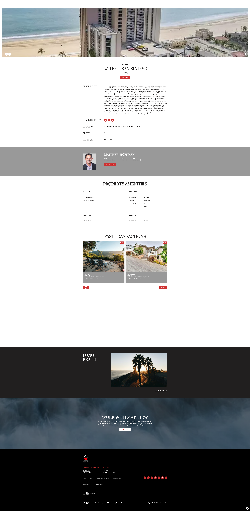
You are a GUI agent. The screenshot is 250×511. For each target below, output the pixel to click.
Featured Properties (103, 478)
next (9, 54)
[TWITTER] (159, 477)
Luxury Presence (121, 503)
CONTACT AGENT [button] (110, 164)
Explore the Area (161, 391)
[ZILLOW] (166, 477)
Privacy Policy (163, 503)
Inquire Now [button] (125, 77)
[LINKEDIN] (152, 477)
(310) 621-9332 (124, 160)
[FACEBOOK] (145, 477)
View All (163, 287)
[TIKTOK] (155, 477)
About (91, 478)
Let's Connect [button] (125, 429)
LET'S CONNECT (117, 478)
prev (6, 54)
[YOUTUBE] (162, 477)
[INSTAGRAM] (148, 477)
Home (84, 478)
